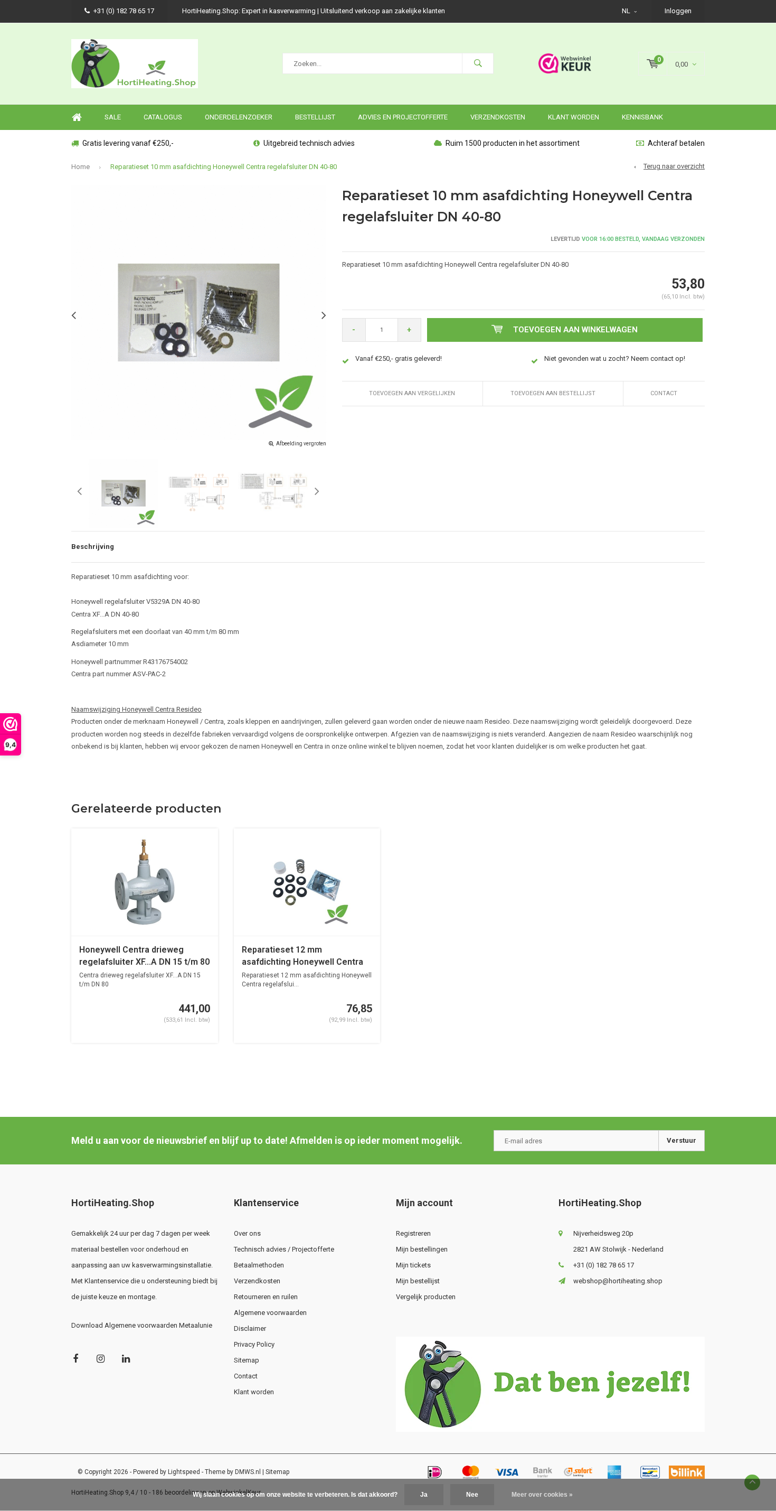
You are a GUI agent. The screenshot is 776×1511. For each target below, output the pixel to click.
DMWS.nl (248, 1472)
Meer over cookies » (542, 1494)
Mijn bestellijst (418, 1281)
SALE (113, 117)
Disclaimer (250, 1328)
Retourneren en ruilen (266, 1297)
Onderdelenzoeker (238, 117)
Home (76, 117)
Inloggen (678, 11)
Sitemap (246, 1360)
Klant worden (573, 117)
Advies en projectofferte (403, 117)
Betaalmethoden (259, 1265)
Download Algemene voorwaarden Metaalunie (141, 1325)
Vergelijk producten (426, 1297)
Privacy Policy (254, 1344)
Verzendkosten (497, 117)
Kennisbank (642, 117)
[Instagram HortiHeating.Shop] (100, 1358)
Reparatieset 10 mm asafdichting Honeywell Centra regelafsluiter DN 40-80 (223, 167)
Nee (472, 1494)
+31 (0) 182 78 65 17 (123, 11)
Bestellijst (315, 117)
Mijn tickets (413, 1265)
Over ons (247, 1233)
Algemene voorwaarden (270, 1313)
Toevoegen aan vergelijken (412, 393)
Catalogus (163, 117)
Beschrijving (92, 547)
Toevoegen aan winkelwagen (575, 329)
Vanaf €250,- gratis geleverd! (398, 358)
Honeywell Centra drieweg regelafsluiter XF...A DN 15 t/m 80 (144, 956)
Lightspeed (184, 1472)
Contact (663, 393)
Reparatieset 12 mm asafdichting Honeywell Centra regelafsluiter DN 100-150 (302, 956)
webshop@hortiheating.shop (618, 1281)
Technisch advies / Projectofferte (284, 1249)
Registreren (413, 1233)
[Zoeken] (478, 63)
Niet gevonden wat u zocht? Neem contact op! (614, 358)
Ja (424, 1494)
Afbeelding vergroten (301, 443)
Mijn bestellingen (422, 1249)
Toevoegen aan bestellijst (552, 393)
